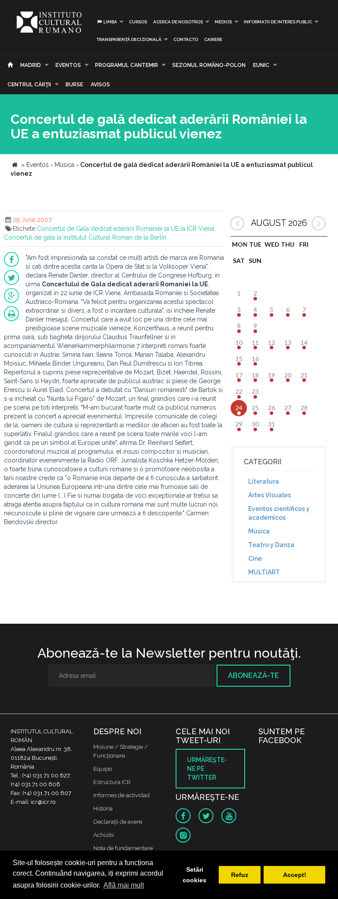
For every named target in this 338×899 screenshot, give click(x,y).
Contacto (185, 39)
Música (259, 531)
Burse (74, 84)
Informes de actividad (121, 795)
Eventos (68, 65)
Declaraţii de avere (117, 821)
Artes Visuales (269, 495)
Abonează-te (253, 675)
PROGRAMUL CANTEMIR (126, 65)
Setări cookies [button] (194, 875)
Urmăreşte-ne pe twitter (207, 768)
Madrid (30, 65)
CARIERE (213, 39)
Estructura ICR (112, 782)
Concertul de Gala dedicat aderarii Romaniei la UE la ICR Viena (125, 228)
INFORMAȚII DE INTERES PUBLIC (278, 21)
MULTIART (264, 572)
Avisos (100, 84)
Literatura (263, 481)
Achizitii (103, 835)
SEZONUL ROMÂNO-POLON (209, 65)
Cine (255, 558)
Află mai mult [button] (123, 885)
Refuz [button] (239, 874)
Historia (103, 808)
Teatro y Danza (271, 544)
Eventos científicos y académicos (279, 513)
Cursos (138, 21)
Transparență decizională (129, 39)
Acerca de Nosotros (178, 21)
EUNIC (261, 65)
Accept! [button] (294, 874)
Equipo (102, 769)
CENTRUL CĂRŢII (29, 84)
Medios (223, 21)
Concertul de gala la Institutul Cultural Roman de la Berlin (85, 237)
